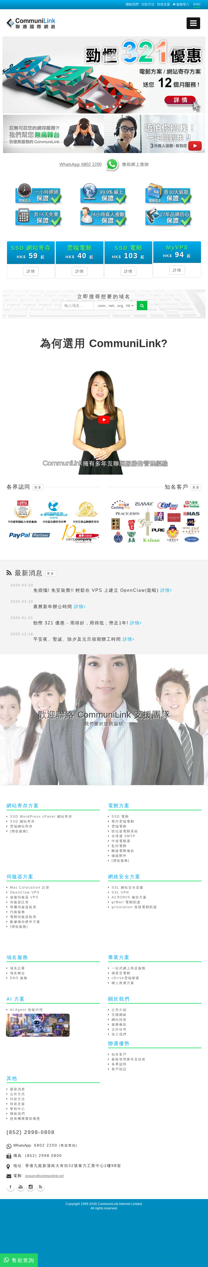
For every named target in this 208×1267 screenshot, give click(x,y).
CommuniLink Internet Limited (120, 1204)
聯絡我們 (132, 4)
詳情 (31, 271)
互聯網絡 (119, 1015)
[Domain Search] (142, 305)
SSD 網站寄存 (22, 821)
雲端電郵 (119, 826)
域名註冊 (17, 968)
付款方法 (147, 4)
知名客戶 (119, 1054)
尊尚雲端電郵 (123, 821)
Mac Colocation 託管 (30, 887)
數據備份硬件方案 (25, 922)
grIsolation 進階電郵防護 (134, 907)
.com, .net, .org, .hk (114, 305)
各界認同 (119, 1064)
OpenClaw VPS (25, 892)
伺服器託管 (19, 902)
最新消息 (17, 1089)
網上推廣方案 (123, 983)
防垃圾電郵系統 (125, 831)
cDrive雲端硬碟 (125, 978)
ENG (196, 4)
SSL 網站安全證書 (128, 887)
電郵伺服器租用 (23, 917)
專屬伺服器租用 (23, 907)
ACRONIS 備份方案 (129, 897)
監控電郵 (119, 846)
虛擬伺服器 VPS (24, 897)
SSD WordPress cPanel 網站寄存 (41, 816)
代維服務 (17, 912)
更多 (38, 487)
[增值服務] (19, 831)
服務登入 (182, 4)
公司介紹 (119, 1010)
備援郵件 (119, 856)
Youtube (21, 1187)
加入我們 (119, 1034)
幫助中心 (17, 1109)
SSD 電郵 (120, 816)
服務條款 (119, 1024)
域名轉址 (17, 973)
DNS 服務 (19, 978)
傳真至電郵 (121, 973)
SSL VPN (120, 892)
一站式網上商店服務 (129, 968)
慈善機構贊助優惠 (25, 1118)
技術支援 (163, 4)
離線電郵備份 (123, 851)
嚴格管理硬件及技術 (129, 1059)
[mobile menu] (193, 23)
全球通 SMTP (123, 836)
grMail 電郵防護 (126, 902)
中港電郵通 (121, 841)
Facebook (10, 1187)
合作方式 (17, 1094)
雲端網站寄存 (21, 826)
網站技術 (119, 1020)
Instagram (31, 1187)
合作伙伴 (119, 1029)
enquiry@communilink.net (44, 1176)
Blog (41, 1187)
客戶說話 (119, 1069)
